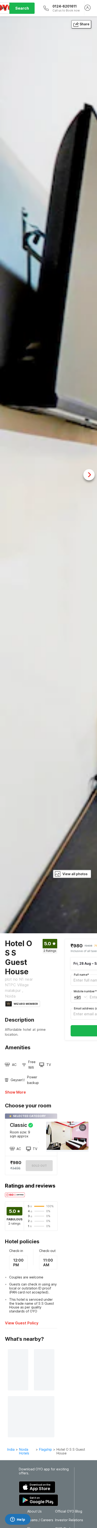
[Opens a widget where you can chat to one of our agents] (18, 1520)
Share (84, 24)
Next (89, 474)
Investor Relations (69, 1520)
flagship (45, 1449)
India (11, 1449)
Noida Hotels (24, 1451)
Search (22, 8)
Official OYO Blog (68, 1511)
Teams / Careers (40, 1520)
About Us (34, 1511)
